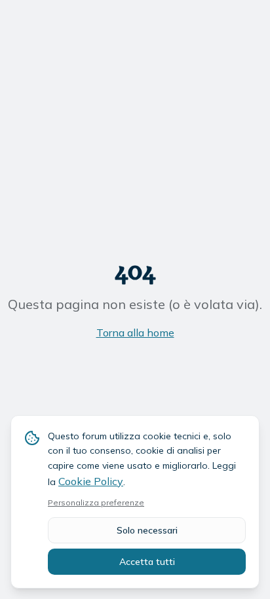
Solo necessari (147, 530)
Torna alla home (135, 332)
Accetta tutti (147, 562)
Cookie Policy (90, 481)
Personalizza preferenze (96, 502)
